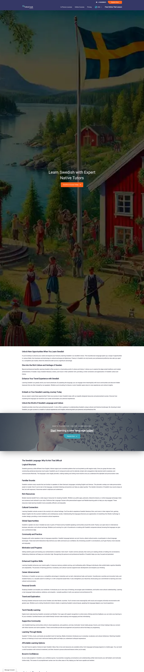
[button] (115, 2)
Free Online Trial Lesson (113, 7)
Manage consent (10, 670)
